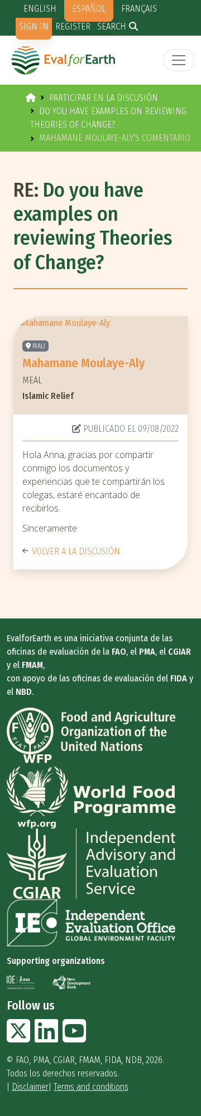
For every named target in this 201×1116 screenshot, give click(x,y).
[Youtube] (74, 1037)
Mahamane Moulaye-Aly (83, 363)
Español (89, 8)
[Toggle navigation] (178, 60)
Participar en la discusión (103, 97)
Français (139, 8)
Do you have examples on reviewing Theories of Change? (93, 226)
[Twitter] (18, 1037)
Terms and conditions (91, 1086)
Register (72, 26)
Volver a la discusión (76, 551)
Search (111, 26)
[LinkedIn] (46, 1037)
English (39, 8)
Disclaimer (30, 1086)
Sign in (34, 26)
